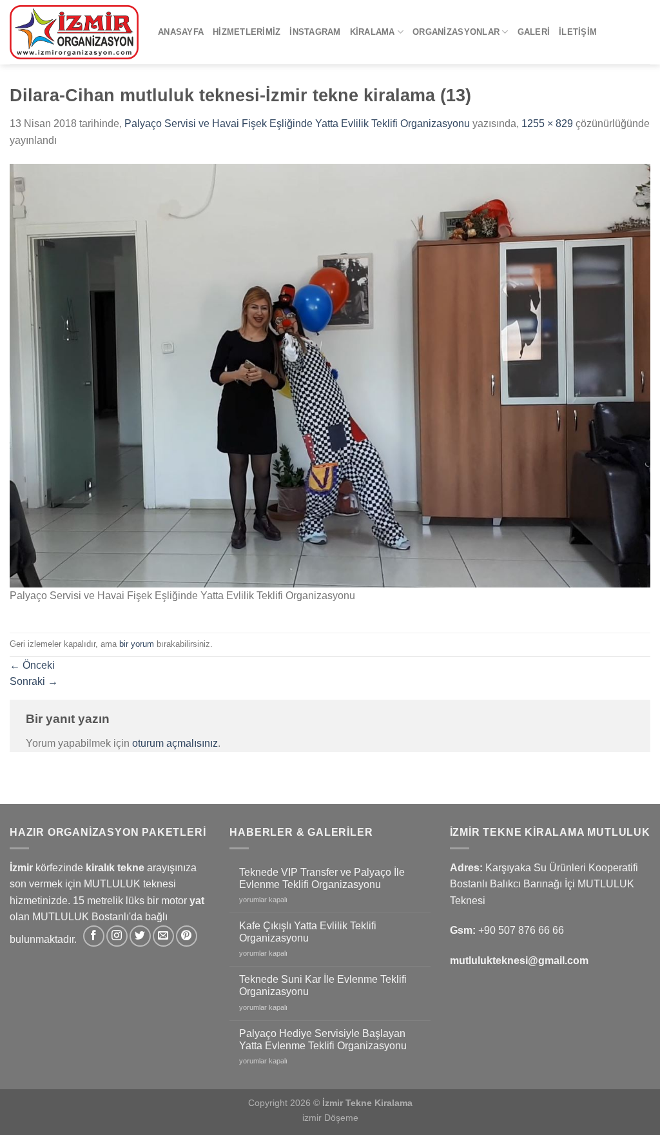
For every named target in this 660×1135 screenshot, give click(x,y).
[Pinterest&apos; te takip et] (186, 936)
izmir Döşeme (330, 1117)
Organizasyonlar (456, 32)
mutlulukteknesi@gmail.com (519, 960)
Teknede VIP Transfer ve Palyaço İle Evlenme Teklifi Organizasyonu (322, 878)
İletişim (578, 32)
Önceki (32, 665)
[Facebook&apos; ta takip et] (93, 936)
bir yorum (136, 644)
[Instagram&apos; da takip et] (117, 936)
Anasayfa (181, 32)
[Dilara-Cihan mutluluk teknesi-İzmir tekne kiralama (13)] (330, 375)
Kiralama (372, 32)
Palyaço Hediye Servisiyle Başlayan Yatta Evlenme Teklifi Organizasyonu (323, 1039)
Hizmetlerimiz (246, 32)
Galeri (534, 32)
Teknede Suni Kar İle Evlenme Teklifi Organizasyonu (323, 985)
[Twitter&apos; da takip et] (140, 936)
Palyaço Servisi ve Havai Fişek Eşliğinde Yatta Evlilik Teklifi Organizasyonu (297, 123)
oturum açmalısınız (175, 743)
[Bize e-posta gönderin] (163, 936)
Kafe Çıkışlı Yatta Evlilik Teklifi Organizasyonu (307, 931)
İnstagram (314, 32)
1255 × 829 (547, 123)
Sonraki (34, 681)
